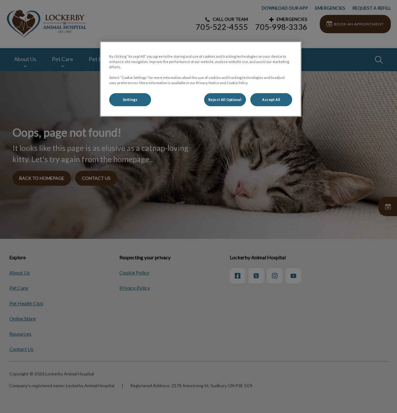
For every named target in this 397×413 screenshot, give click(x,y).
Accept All (271, 100)
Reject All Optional (225, 100)
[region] (200, 79)
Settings (130, 100)
